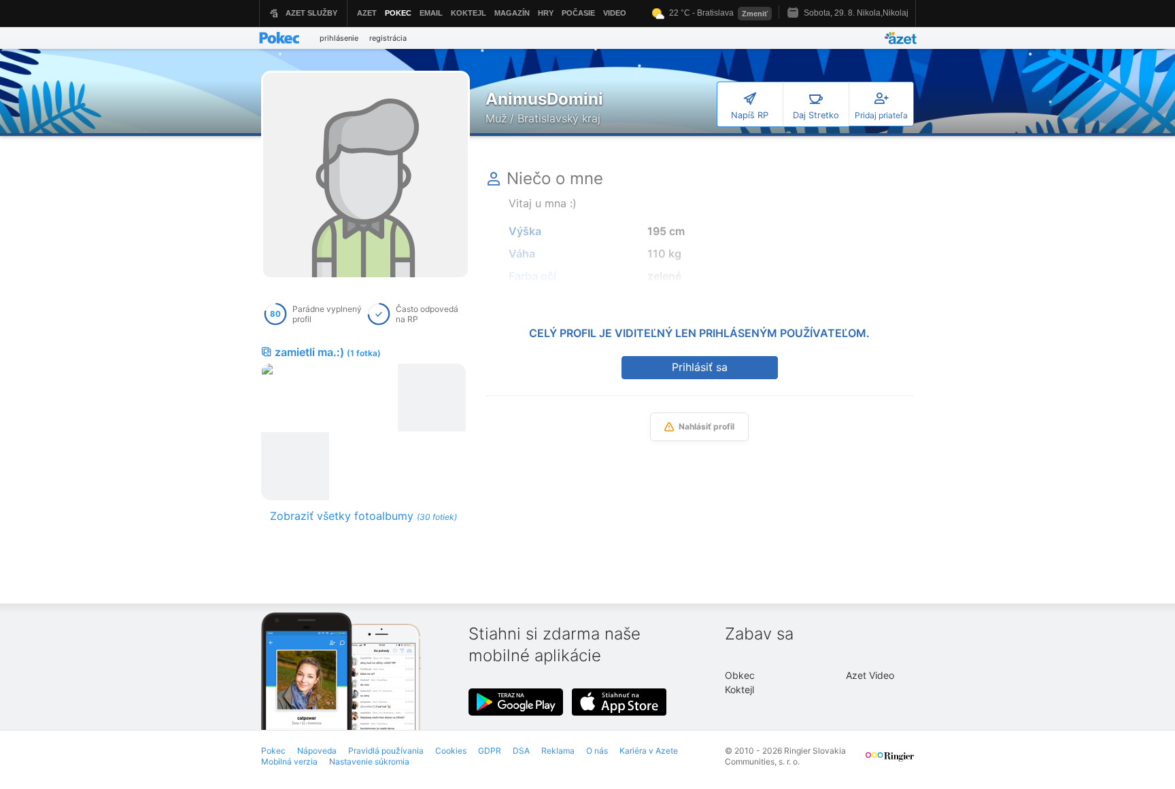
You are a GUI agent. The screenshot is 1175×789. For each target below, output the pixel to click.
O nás (597, 751)
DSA (521, 751)
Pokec (273, 751)
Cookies (450, 751)
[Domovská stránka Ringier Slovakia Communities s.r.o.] (890, 762)
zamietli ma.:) (328, 352)
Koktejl (739, 689)
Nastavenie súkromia (369, 761)
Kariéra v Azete (648, 751)
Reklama (558, 751)
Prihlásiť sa (700, 367)
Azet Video (870, 675)
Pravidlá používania (386, 751)
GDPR (489, 751)
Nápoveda (317, 751)
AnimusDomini (544, 99)
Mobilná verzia (289, 761)
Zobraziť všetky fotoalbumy (363, 516)
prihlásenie (339, 38)
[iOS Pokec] (619, 702)
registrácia (388, 38)
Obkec (740, 675)
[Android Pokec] (516, 702)
